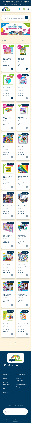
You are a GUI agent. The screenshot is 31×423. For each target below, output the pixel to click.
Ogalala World (13, 419)
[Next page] (20, 343)
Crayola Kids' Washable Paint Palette (22, 59)
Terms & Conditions (19, 379)
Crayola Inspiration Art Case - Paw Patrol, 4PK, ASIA (8, 206)
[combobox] (15, 18)
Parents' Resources (6, 383)
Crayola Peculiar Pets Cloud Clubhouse (22, 88)
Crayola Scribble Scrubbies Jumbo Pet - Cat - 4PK (22, 295)
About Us (6, 374)
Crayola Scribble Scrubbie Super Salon (7, 59)
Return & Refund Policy (21, 386)
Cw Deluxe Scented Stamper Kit (23, 324)
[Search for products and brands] (27, 18)
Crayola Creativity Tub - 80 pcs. (7, 177)
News (5, 378)
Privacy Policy (21, 374)
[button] (24, 9)
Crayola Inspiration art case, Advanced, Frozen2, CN (23, 206)
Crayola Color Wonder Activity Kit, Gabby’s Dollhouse (22, 147)
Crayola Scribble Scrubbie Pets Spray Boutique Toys (7, 265)
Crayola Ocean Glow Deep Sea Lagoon (22, 236)
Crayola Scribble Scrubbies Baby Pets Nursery (22, 265)
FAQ (4, 388)
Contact (6, 393)
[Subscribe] (26, 411)
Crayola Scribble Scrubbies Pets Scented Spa (7, 88)
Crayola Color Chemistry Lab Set (8, 147)
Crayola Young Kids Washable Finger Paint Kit (7, 324)
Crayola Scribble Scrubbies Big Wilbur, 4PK (7, 295)
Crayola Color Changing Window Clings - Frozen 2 (22, 118)
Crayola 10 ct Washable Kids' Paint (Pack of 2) (7, 118)
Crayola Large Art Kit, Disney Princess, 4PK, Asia (8, 236)
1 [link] (10, 343)
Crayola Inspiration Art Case (23, 177)
